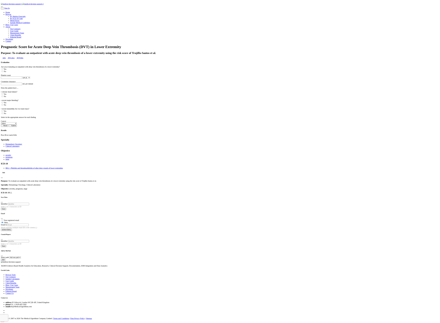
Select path (5, 257)
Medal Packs (14, 21)
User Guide (14, 31)
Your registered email (11, 220)
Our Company (15, 29)
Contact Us (10, 293)
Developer (9, 39)
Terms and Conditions (61, 318)
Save (3, 209)
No (5, 71)
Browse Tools (11, 275)
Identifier (4, 204)
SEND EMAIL (6, 230)
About (8, 27)
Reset (5, 126)
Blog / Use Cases (12, 25)
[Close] (2, 177)
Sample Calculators (12, 279)
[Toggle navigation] (2, 6)
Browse (9, 14)
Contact (8, 41)
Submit (13, 126)
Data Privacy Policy (77, 318)
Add (3, 260)
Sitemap (89, 318)
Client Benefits (15, 35)
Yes (5, 69)
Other (6, 223)
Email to (4, 225)
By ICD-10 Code (16, 18)
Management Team (17, 33)
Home (8, 12)
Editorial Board (15, 37)
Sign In (7, 8)
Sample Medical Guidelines (20, 23)
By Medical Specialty (18, 16)
